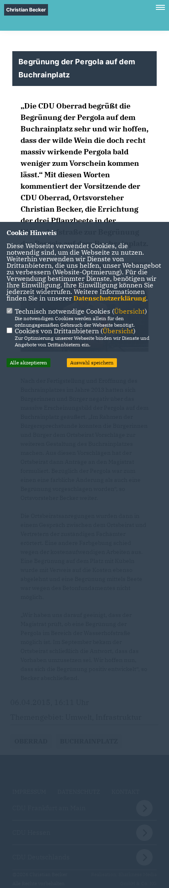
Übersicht (129, 311)
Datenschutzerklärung (109, 298)
